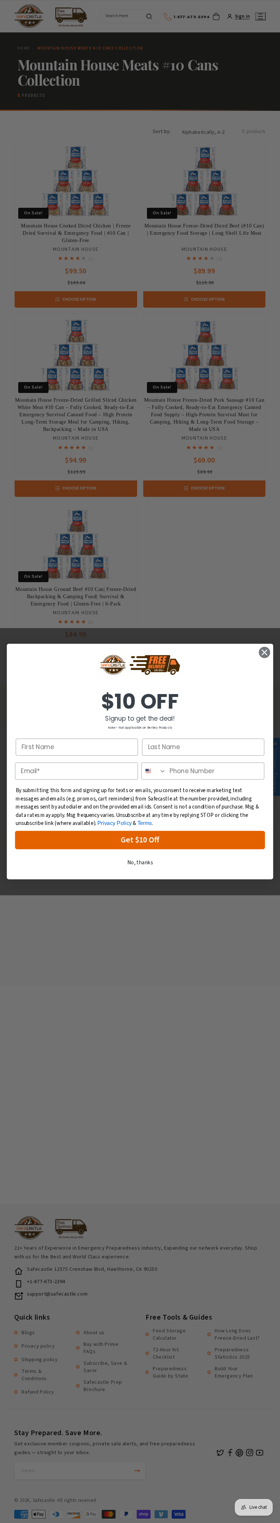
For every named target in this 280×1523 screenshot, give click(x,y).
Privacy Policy (114, 823)
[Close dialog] (264, 652)
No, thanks (140, 862)
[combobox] (154, 771)
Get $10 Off (140, 840)
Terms (144, 823)
